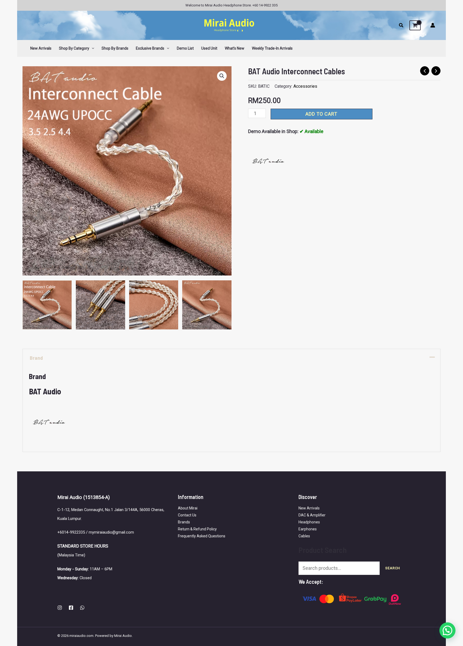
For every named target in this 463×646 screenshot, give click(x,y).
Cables (304, 536)
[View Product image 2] (100, 305)
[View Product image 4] (207, 305)
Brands (184, 522)
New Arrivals (309, 508)
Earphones (307, 529)
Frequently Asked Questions (201, 536)
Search (392, 568)
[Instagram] (59, 607)
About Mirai (187, 508)
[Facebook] (71, 607)
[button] (401, 26)
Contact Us (187, 515)
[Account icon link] (432, 25)
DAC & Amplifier (312, 515)
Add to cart (321, 114)
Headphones (309, 522)
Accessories (305, 86)
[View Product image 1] (47, 305)
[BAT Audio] (268, 161)
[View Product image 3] (153, 305)
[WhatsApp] (82, 607)
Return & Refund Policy (197, 529)
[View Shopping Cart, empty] (415, 25)
